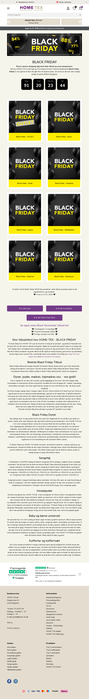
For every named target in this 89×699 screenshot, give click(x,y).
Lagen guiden (12, 658)
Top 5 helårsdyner (53, 650)
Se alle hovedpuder (65, 308)
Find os (9, 622)
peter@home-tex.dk (20, 617)
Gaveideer (50, 655)
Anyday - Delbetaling (54, 625)
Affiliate (49, 628)
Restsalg (49, 664)
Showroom (50, 609)
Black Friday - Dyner (64, 137)
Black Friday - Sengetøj (64, 183)
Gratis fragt (50, 617)
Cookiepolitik (51, 603)
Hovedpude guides (14, 653)
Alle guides (11, 647)
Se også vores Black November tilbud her (44, 325)
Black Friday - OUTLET (25, 137)
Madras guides (12, 667)
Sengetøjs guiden (13, 655)
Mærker (49, 661)
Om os (48, 606)
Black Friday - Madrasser (64, 276)
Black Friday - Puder (25, 183)
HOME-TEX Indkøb (53, 631)
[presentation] (2, 2)
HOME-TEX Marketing (54, 634)
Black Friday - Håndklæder (64, 230)
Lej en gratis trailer (53, 620)
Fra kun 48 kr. (33, 21)
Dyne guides (11, 650)
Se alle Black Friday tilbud (45, 318)
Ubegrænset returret (54, 614)
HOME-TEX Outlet (53, 667)
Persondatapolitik (53, 600)
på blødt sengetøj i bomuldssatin (44, 28)
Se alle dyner (26, 308)
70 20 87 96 (19, 609)
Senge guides (12, 664)
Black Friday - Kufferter (25, 276)
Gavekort (49, 623)
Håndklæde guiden (14, 670)
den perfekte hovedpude (51, 357)
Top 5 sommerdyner (54, 647)
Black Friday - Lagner (25, 230)
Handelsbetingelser (53, 597)
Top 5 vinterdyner (53, 653)
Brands (48, 658)
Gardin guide (11, 661)
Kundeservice (51, 611)
